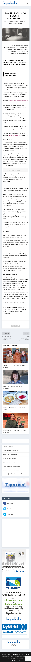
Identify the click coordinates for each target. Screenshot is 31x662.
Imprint (10, 658)
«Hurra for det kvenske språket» (12, 386)
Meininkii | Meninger (9, 462)
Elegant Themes (12, 654)
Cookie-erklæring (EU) (8, 656)
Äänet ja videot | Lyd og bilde (11, 466)
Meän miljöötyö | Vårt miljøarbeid (12, 474)
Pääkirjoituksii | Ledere (9, 458)
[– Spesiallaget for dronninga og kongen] (15, 420)
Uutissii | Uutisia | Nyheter (15, 23)
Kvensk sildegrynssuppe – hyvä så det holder (14, 408)
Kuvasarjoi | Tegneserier (10, 454)
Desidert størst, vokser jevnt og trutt (14, 365)
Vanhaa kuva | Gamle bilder (11, 470)
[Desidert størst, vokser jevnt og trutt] (15, 355)
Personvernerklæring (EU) (21, 656)
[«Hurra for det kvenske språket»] (15, 377)
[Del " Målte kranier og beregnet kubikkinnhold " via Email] (18, 325)
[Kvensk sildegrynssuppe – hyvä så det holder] (15, 398)
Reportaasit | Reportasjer (10, 450)
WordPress (26, 654)
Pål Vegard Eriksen (14, 21)
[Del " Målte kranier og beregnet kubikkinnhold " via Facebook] (12, 325)
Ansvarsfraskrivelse (18, 658)
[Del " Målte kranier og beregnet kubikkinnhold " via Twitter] (15, 325)
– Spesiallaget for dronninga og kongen (15, 430)
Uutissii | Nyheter (8, 446)
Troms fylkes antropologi (15, 135)
